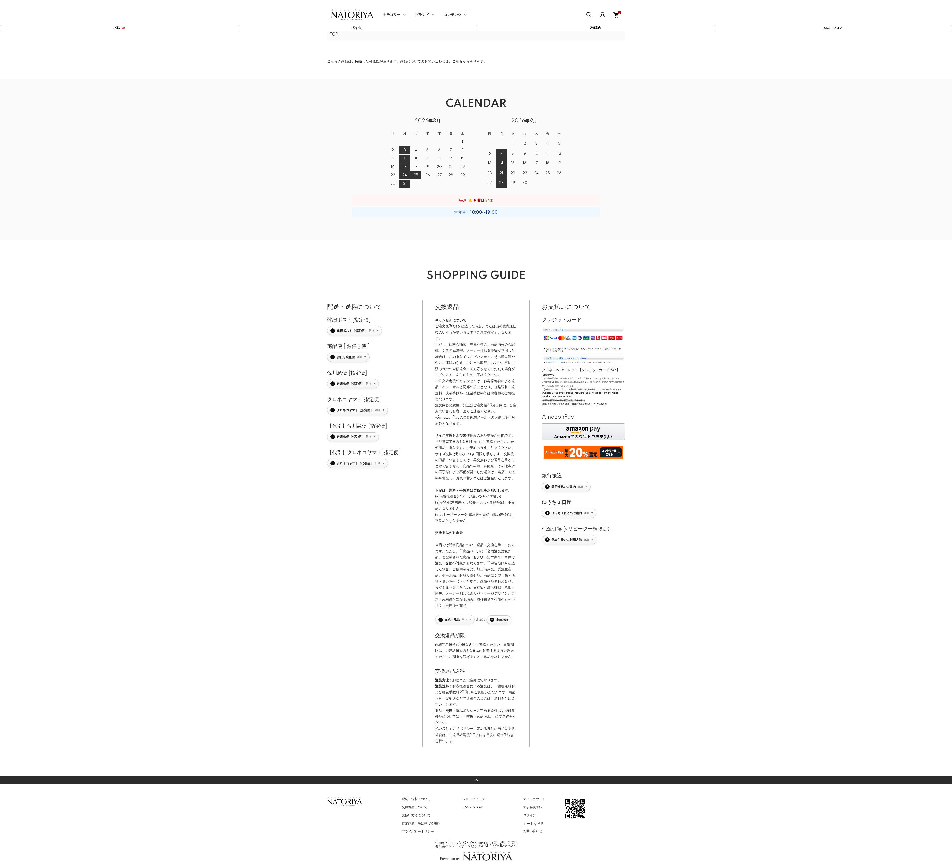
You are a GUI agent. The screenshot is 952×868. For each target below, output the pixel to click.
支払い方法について (416, 815)
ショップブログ (473, 799)
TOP (334, 35)
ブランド (422, 15)
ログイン (529, 815)
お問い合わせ (532, 831)
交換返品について (414, 807)
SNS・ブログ (833, 28)
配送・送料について (416, 799)
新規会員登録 (532, 807)
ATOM (477, 807)
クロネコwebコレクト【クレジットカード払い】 (581, 370)
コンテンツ (452, 15)
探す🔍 (357, 28)
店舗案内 (595, 28)
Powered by (450, 859)
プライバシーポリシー (418, 831)
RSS (465, 807)
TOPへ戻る (476, 780)
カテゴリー (391, 15)
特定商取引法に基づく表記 (421, 823)
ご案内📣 (119, 28)
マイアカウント (534, 799)
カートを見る (533, 823)
